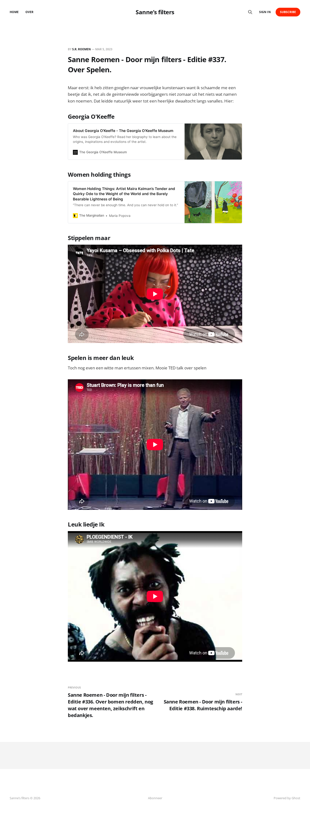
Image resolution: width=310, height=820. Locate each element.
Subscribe (288, 12)
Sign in (265, 12)
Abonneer (155, 798)
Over (29, 12)
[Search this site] (250, 12)
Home (14, 12)
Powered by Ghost (287, 798)
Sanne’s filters (155, 12)
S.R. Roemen (81, 49)
